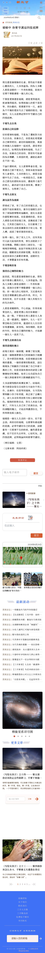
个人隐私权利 (33, 949)
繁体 (41, 8)
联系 (5, 11)
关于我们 (22, 902)
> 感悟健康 (31, 493)
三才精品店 (22, 913)
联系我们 (22, 906)
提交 (36, 474)
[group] (25, 10)
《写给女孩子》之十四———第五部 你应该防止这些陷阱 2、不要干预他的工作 (34, 503)
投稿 (5, 8)
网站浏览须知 (24, 951)
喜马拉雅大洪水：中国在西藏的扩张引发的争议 (11, 589)
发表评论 (22, 460)
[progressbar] (32, 8)
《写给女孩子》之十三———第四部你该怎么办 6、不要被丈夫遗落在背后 (22, 867)
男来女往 (16, 22)
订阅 (5, 13)
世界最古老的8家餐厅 (33, 587)
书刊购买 (22, 921)
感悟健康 (8, 22)
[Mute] (29, 8)
